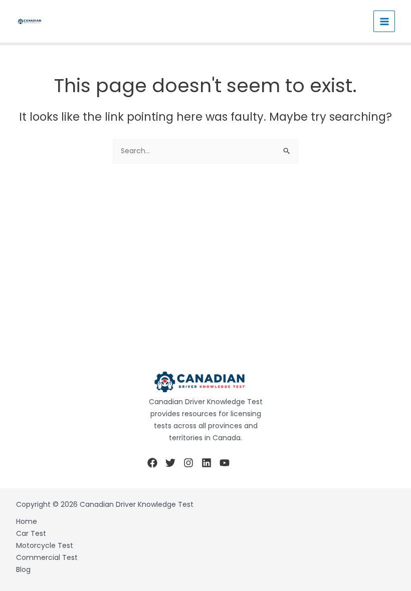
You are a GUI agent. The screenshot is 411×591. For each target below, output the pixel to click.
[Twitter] (170, 463)
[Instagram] (188, 463)
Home (26, 521)
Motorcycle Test (44, 545)
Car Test (31, 533)
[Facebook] (152, 463)
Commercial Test (47, 557)
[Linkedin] (206, 463)
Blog (23, 569)
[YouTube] (225, 463)
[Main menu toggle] (384, 21)
